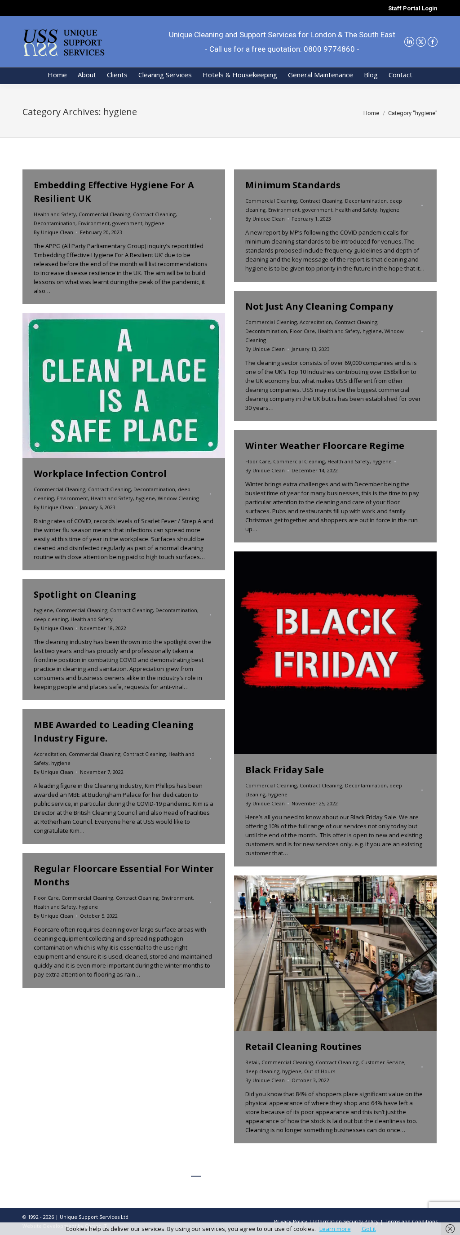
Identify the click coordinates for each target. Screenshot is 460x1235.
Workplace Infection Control (100, 473)
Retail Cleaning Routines (303, 1046)
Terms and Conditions (411, 1221)
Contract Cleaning (154, 214)
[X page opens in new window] (421, 42)
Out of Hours (319, 1071)
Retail (252, 1062)
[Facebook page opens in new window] (433, 42)
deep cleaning (51, 619)
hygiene (154, 223)
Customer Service (382, 1062)
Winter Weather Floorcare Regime (324, 446)
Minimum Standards (293, 185)
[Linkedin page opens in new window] (409, 42)
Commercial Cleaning (104, 214)
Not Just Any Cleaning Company (319, 306)
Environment (94, 223)
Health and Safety (55, 214)
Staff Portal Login (413, 8)
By (53, 232)
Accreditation (316, 322)
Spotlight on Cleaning (85, 594)
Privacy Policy (290, 1221)
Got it (369, 1229)
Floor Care (302, 331)
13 (278, 1171)
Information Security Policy (346, 1221)
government (127, 223)
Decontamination (54, 223)
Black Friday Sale (284, 770)
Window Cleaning (178, 498)
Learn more (335, 1229)
